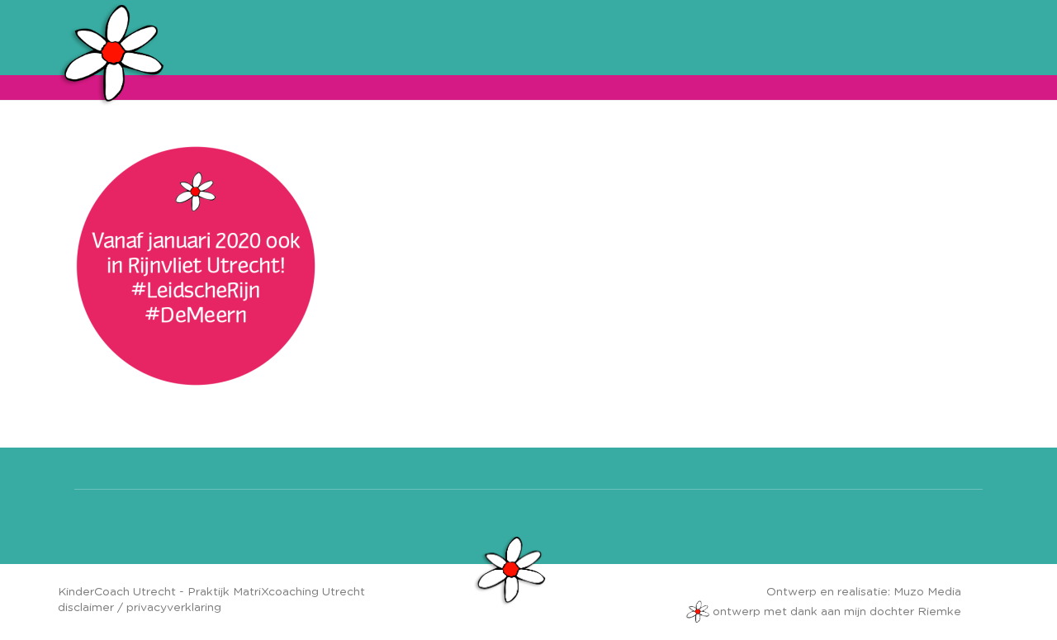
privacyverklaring (173, 608)
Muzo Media (927, 592)
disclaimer (86, 608)
